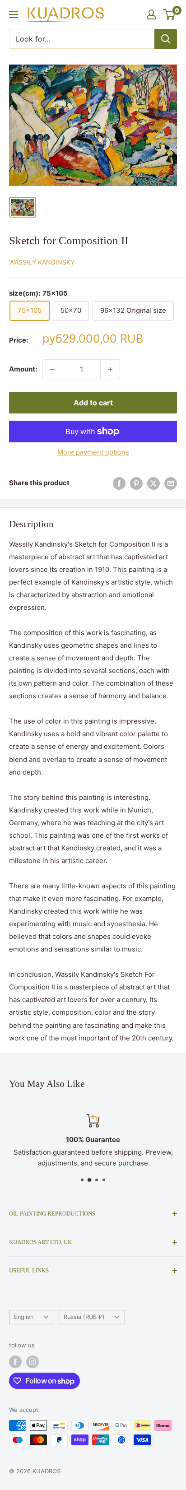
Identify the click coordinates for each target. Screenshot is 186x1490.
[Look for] (165, 39)
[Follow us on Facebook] (15, 1361)
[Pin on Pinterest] (136, 483)
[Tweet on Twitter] (153, 483)
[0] (169, 14)
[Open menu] (13, 14)
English (24, 1317)
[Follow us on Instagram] (32, 1361)
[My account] (151, 14)
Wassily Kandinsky (41, 262)
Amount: (23, 369)
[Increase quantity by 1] (110, 369)
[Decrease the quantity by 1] (52, 369)
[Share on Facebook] (119, 483)
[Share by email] (170, 483)
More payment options (93, 452)
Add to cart (93, 402)
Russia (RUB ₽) (84, 1317)
